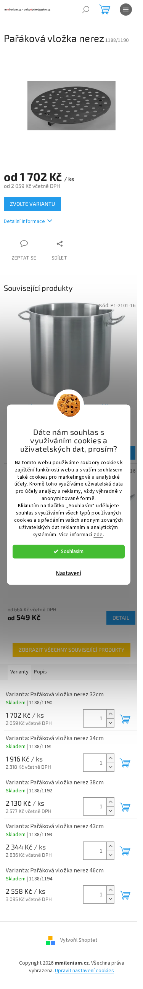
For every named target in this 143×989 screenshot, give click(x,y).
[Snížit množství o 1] (110, 722)
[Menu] (125, 9)
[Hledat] (85, 9)
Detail (120, 617)
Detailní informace (24, 221)
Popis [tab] (40, 672)
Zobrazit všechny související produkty (71, 649)
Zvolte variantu (32, 203)
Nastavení (68, 573)
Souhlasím (72, 551)
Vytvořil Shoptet (78, 940)
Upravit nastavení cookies (84, 971)
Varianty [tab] (19, 672)
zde (98, 534)
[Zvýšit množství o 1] (110, 714)
